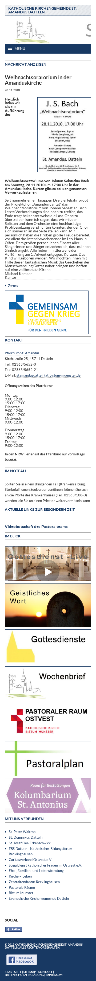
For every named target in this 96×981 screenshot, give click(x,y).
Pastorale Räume (22, 887)
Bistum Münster (21, 893)
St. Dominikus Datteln (25, 837)
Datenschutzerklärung (24, 974)
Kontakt (45, 971)
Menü (19, 48)
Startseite (13, 971)
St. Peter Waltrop (22, 832)
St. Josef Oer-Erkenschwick (30, 843)
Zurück (13, 286)
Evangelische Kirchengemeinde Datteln (39, 898)
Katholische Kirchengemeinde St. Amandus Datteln (42, 10)
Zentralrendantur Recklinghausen (34, 882)
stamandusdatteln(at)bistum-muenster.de (49, 375)
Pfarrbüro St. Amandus (22, 353)
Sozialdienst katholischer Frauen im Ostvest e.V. (45, 865)
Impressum (54, 974)
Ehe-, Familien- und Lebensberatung (36, 870)
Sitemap (29, 971)
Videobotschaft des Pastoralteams (36, 526)
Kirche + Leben (20, 876)
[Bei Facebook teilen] (14, 930)
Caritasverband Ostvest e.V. (30, 859)
